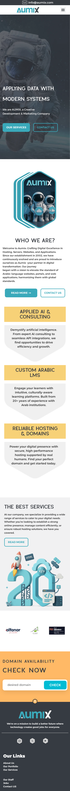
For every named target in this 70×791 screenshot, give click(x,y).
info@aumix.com (40, 2)
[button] (63, 9)
